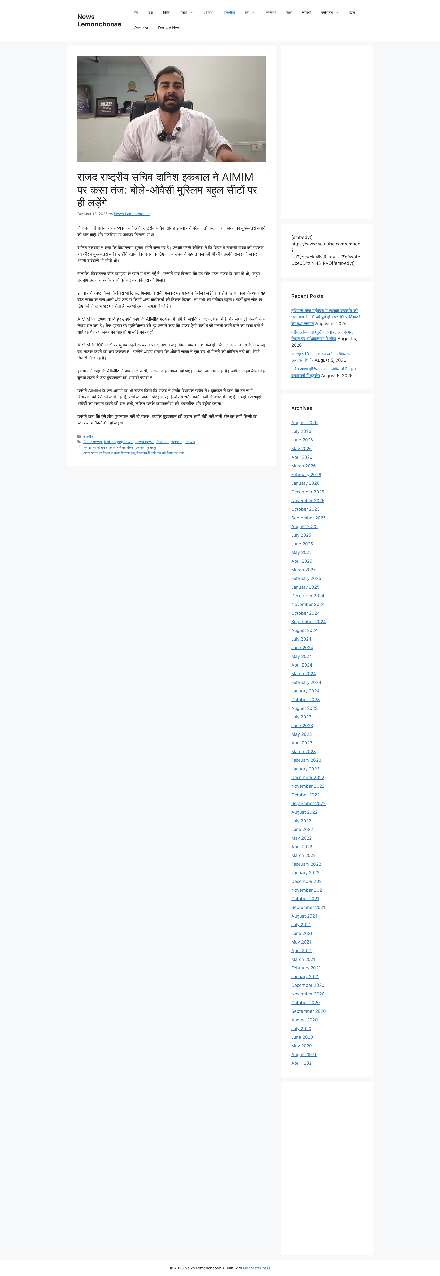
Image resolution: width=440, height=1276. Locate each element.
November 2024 (308, 604)
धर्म (247, 12)
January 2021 (305, 976)
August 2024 (304, 630)
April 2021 (301, 950)
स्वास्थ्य (271, 12)
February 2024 (306, 682)
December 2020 (307, 985)
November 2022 (307, 786)
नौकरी (306, 12)
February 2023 (306, 760)
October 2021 (305, 898)
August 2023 (304, 708)
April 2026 (301, 457)
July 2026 (301, 431)
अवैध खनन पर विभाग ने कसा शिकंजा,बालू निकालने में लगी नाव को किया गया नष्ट (133, 453)
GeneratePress (256, 1268)
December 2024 (307, 595)
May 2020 (301, 1045)
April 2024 (301, 665)
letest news (144, 442)
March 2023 (303, 751)
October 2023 (305, 699)
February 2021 (306, 967)
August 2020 (304, 1019)
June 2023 (302, 725)
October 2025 (305, 509)
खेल (352, 12)
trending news (183, 442)
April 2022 (301, 846)
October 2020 (305, 1002)
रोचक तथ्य (141, 27)
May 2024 (301, 656)
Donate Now (169, 27)
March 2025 (303, 569)
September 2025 (308, 517)
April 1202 (301, 1063)
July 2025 (301, 535)
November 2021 (307, 890)
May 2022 (301, 838)
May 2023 (301, 734)
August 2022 (304, 812)
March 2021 (303, 959)
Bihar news (92, 442)
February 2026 (306, 474)
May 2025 (301, 552)
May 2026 (301, 448)
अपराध (208, 12)
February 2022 (306, 864)
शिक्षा (289, 12)
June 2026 (302, 439)
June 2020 (302, 1037)
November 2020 (308, 993)
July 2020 (301, 1028)
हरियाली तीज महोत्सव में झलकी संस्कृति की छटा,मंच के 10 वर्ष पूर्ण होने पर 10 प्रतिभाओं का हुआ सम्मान (325, 317)
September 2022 (308, 803)
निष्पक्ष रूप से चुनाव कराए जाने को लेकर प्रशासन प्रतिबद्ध (119, 447)
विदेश (166, 12)
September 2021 (308, 907)
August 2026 (304, 422)
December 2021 (307, 881)
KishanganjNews (118, 442)
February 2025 (306, 578)
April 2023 (301, 742)
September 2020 (308, 1011)
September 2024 (308, 621)
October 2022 (305, 794)
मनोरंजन (327, 12)
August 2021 (304, 916)
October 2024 (305, 613)
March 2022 (303, 855)
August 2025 (304, 526)
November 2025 (307, 500)
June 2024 (302, 647)
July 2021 (301, 924)
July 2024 (301, 639)
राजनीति (229, 12)
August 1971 (304, 1054)
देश (150, 12)
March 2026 (303, 465)
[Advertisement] (327, 132)
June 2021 (301, 933)
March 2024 (303, 673)
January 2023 (305, 768)
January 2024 (305, 691)
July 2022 (301, 820)
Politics (162, 442)
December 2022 (307, 777)
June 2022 (302, 829)
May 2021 (301, 942)
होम (136, 12)
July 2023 (301, 716)
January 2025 (305, 587)
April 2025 (301, 561)
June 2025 (302, 543)
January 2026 (305, 483)
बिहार (184, 12)
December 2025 (307, 491)
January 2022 (305, 872)
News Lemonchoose (99, 20)
